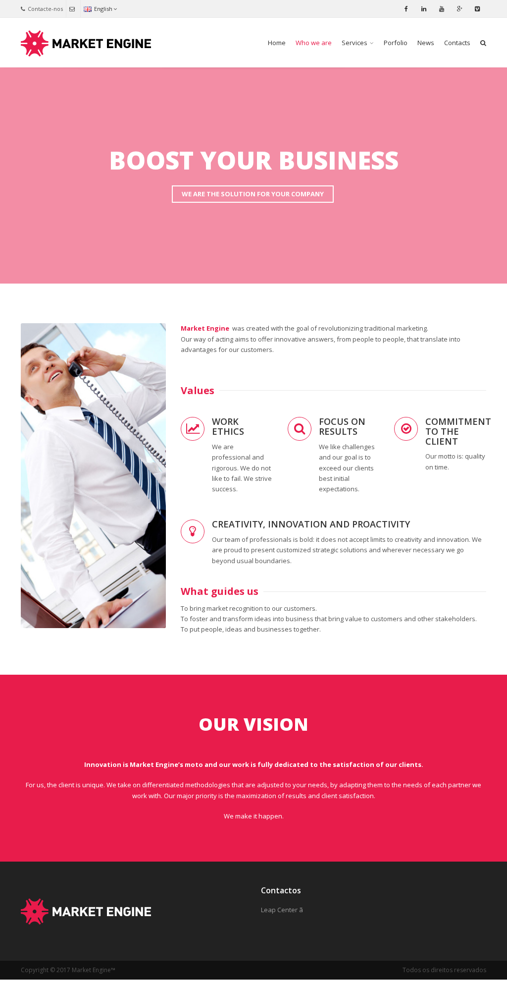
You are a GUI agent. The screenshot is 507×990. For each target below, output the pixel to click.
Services (354, 42)
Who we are (314, 42)
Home (277, 42)
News (425, 42)
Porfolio (395, 42)
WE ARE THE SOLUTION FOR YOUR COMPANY (253, 193)
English (103, 8)
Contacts (457, 42)
